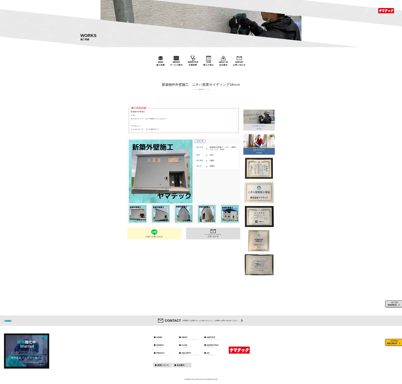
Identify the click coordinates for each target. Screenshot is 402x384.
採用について (163, 365)
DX (211, 354)
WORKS (160, 346)
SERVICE (176, 63)
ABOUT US (223, 63)
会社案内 (180, 365)
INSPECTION (193, 63)
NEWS (190, 338)
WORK (160, 63)
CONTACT (239, 63)
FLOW (208, 63)
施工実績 (393, 304)
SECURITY (190, 354)
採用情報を (393, 342)
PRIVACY (163, 354)
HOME (159, 338)
